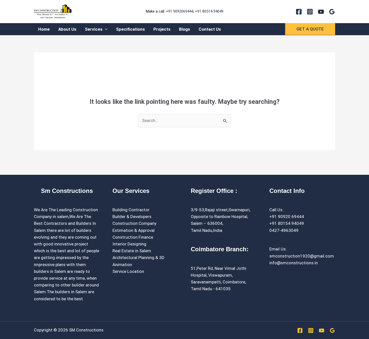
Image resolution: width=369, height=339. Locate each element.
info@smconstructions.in (293, 262)
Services (93, 29)
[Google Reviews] (332, 12)
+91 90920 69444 (286, 216)
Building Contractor (131, 209)
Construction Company (134, 223)
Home (44, 29)
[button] (310, 29)
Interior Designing (129, 243)
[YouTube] (321, 12)
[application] (104, 29)
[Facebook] (299, 12)
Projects (161, 29)
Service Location (128, 271)
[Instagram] (310, 12)
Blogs (184, 29)
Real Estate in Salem (131, 250)
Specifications (130, 29)
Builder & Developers (131, 216)
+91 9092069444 (179, 11)
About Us (67, 29)
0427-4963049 (283, 230)
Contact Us (210, 29)
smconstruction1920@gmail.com (301, 256)
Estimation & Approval (133, 230)
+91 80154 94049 (286, 223)
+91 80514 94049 (209, 11)
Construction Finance (132, 237)
